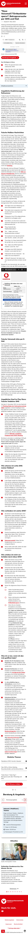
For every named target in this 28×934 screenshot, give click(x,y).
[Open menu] (3, 931)
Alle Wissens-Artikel (13, 784)
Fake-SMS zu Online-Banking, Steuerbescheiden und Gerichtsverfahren (12, 768)
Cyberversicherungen (11, 752)
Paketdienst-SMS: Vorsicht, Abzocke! (11, 761)
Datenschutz (19, 920)
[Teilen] (4, 36)
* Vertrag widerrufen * (14, 928)
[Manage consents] (25, 931)
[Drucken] (1, 36)
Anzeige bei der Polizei (18, 672)
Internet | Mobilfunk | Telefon (11, 809)
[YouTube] (2, 911)
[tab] (8, 891)
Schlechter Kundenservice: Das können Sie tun (12, 867)
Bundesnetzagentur (10, 731)
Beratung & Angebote (9, 57)
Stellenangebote (9, 920)
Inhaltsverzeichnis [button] (7, 86)
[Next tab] (25, 799)
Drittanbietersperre (13, 603)
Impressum (9, 924)
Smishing (9, 165)
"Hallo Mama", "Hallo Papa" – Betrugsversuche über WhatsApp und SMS (11, 776)
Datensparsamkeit (10, 540)
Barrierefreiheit (18, 924)
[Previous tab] (2, 799)
